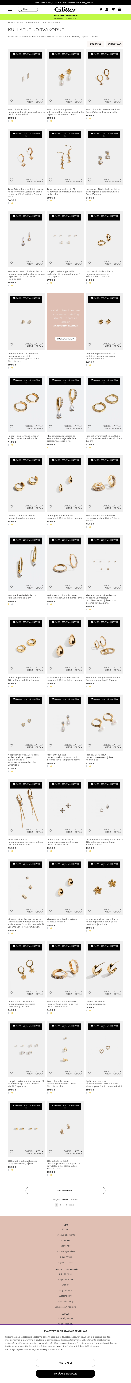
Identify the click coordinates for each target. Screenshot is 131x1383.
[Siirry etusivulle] (65, 9)
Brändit (65, 1285)
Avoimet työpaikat (65, 1251)
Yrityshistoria (65, 1290)
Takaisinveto (65, 1257)
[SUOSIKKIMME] (115, 44)
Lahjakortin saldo (65, 1262)
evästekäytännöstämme (49, 1349)
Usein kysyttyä (65, 1318)
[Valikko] (10, 9)
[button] (108, 9)
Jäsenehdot (66, 1246)
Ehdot (65, 1229)
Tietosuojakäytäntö (66, 1235)
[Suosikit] (115, 9)
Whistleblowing (66, 1301)
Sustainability (66, 1296)
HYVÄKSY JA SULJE (65, 1373)
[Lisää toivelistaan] (11, 100)
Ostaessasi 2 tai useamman (65, 18)
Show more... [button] (65, 1190)
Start (10, 22)
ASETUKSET (65, 1362)
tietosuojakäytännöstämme (19, 1349)
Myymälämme (65, 1279)
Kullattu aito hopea (27, 22)
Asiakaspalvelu (65, 1324)
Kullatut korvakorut (50, 22)
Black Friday (65, 1274)
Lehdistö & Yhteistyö (65, 1307)
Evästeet (65, 1240)
